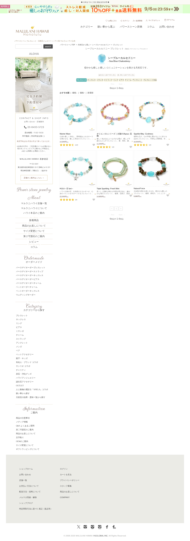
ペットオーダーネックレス (27, 291)
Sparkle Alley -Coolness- (143, 134)
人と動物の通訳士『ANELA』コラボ (32, 389)
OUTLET (20, 386)
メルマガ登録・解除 (28, 497)
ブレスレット (118, 45)
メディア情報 (22, 422)
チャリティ (21, 370)
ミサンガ (100, 80)
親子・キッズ (22, 358)
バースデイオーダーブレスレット (30, 268)
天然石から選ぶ (84, 45)
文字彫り (20, 437)
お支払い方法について (29, 486)
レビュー (34, 241)
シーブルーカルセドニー (101, 45)
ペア (18, 351)
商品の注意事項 (23, 418)
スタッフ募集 (66, 486)
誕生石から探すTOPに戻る (107, 75)
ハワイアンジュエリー (25, 378)
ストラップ (108, 80)
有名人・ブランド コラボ (27, 362)
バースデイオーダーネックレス (29, 275)
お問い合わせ (25, 474)
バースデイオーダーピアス (27, 279)
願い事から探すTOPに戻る (126, 75)
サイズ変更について (34, 231)
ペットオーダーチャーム (26, 287)
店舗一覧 (23, 480)
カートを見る (66, 474)
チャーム (128, 80)
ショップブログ (26, 503)
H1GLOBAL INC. (101, 536)
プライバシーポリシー (69, 480)
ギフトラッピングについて (27, 449)
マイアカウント (154, 20)
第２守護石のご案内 (34, 236)
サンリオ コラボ (23, 366)
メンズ (19, 347)
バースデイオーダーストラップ (29, 271)
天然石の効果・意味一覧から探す (30, 397)
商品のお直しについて (34, 225)
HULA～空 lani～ (66, 188)
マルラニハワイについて (34, 208)
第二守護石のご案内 (25, 430)
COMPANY (65, 497)
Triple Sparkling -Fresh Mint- (108, 188)
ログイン (126, 21)
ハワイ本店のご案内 (34, 213)
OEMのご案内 (22, 441)
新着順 (90, 93)
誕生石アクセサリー (25, 382)
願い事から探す (23, 393)
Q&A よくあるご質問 (25, 426)
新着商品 (34, 220)
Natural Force (139, 188)
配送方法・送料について (30, 492)
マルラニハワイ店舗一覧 (34, 203)
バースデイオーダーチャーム (28, 283)
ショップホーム (26, 469)
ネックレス (91, 80)
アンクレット (137, 80)
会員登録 (139, 21)
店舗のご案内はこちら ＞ (34, 178)
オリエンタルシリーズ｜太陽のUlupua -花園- (114, 135)
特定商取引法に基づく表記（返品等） (35, 509)
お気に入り (112, 21)
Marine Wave (65, 134)
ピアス (121, 80)
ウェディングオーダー (25, 295)
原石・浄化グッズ (24, 374)
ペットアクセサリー (25, 354)
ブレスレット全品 (150, 80)
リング (115, 80)
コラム (34, 247)
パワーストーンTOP (67, 45)
